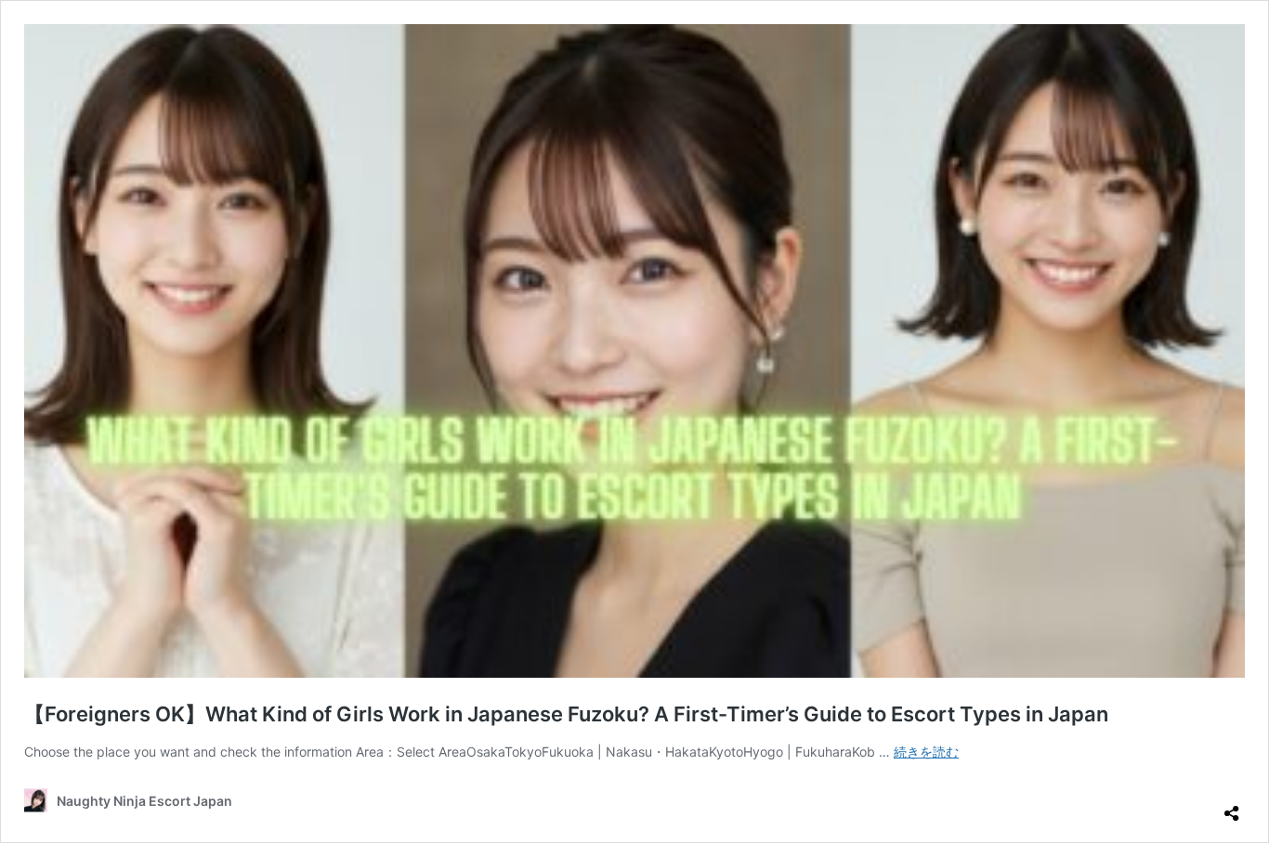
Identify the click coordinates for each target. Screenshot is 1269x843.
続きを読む (926, 751)
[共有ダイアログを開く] (1232, 806)
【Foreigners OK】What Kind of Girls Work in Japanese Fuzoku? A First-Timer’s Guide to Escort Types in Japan (566, 714)
